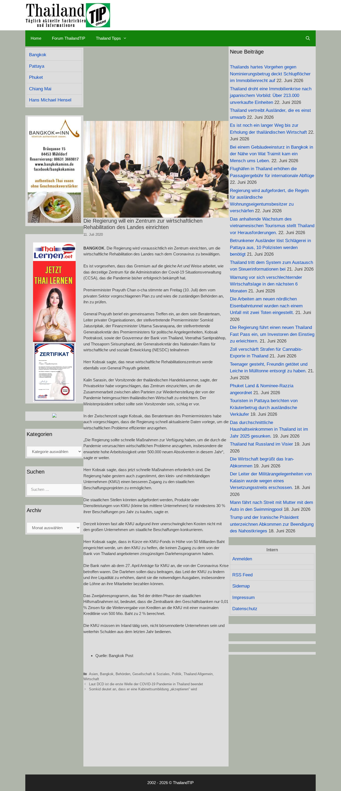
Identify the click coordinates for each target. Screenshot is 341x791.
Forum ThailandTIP (68, 38)
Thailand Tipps (108, 38)
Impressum (243, 597)
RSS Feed (242, 574)
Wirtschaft (91, 679)
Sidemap (241, 586)
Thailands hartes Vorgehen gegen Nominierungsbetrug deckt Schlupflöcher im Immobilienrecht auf (270, 73)
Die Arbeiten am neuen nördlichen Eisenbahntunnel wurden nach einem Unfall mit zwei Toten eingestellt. (266, 305)
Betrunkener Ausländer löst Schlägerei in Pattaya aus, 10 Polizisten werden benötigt (270, 247)
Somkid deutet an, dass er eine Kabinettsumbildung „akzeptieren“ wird (143, 689)
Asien (93, 674)
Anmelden (242, 558)
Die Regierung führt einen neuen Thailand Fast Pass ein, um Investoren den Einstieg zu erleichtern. (272, 334)
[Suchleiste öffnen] (308, 38)
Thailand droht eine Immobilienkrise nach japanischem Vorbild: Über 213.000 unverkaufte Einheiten (270, 95)
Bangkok (106, 674)
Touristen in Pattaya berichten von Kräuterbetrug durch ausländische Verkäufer (264, 407)
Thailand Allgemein (198, 674)
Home (36, 38)
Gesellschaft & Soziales (151, 674)
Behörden (123, 674)
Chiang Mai (40, 88)
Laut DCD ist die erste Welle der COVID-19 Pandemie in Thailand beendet (146, 684)
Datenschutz (244, 608)
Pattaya (36, 66)
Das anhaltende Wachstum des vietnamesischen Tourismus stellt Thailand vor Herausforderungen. (272, 226)
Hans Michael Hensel (50, 100)
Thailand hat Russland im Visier (261, 444)
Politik (176, 674)
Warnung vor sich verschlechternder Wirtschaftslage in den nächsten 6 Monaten (266, 284)
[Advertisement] (156, 83)
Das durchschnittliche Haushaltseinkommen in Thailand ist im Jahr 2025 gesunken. (269, 429)
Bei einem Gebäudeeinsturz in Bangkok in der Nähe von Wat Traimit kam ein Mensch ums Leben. (271, 154)
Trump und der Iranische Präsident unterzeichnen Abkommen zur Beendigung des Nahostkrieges (272, 524)
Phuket (36, 77)
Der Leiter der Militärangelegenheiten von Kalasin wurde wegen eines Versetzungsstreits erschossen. (271, 480)
